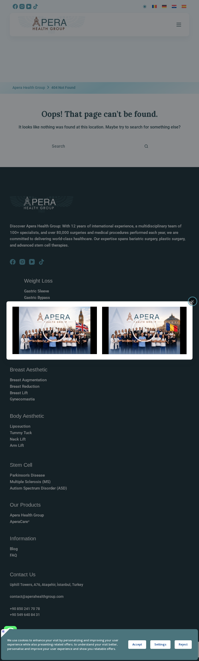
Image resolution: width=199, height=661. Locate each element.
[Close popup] (192, 301)
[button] (55, 330)
